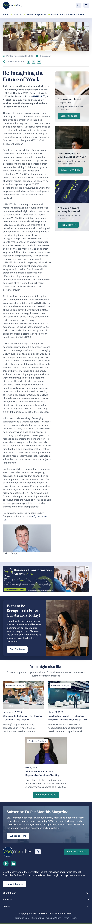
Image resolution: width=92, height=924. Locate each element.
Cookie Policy (53, 917)
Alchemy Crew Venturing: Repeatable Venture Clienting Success (42, 773)
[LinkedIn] (39, 62)
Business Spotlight (36, 14)
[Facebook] (28, 62)
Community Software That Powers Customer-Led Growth (23, 717)
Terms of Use (22, 917)
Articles (18, 14)
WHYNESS (36, 96)
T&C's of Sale (37, 917)
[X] (34, 62)
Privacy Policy (70, 917)
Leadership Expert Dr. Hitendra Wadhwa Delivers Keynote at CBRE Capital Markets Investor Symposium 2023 (68, 717)
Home (6, 14)
